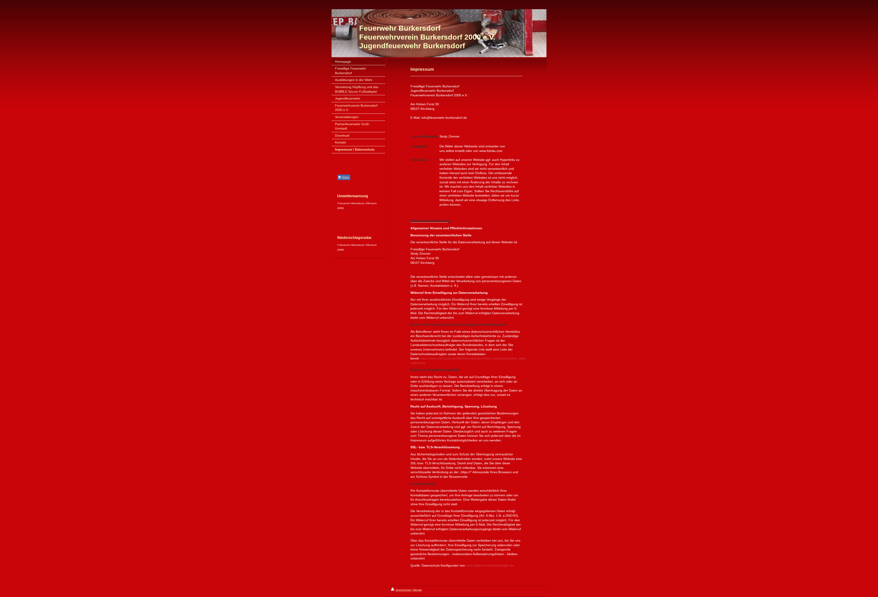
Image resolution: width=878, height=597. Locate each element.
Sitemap (417, 590)
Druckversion (403, 590)
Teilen (345, 177)
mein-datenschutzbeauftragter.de (490, 565)
